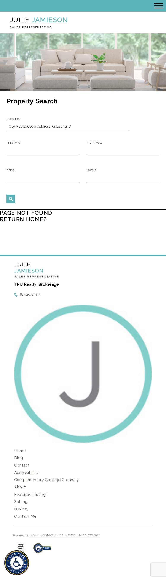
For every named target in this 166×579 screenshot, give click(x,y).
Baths (91, 170)
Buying (20, 509)
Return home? (23, 219)
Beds (10, 170)
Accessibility (26, 472)
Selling (20, 501)
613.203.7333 (30, 294)
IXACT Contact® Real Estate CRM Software (64, 535)
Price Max (94, 142)
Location (13, 119)
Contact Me (25, 516)
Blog (18, 458)
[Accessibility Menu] (17, 562)
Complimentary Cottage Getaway (46, 479)
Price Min (13, 142)
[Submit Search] (10, 199)
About (20, 487)
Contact (22, 465)
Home (20, 450)
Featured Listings (31, 494)
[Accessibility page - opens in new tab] (42, 550)
